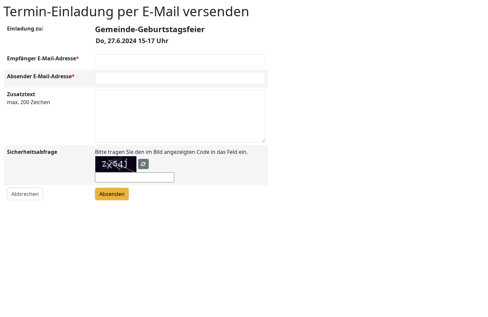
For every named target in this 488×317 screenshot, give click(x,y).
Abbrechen (25, 194)
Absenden (111, 194)
